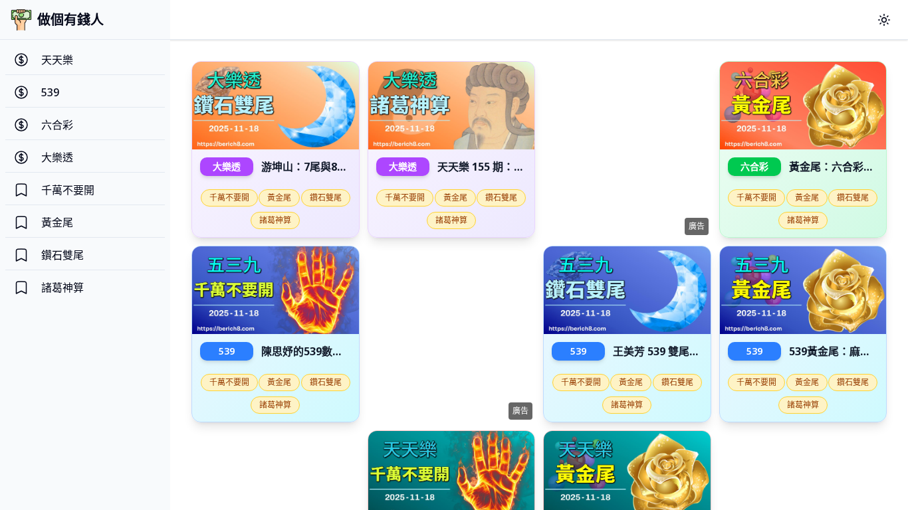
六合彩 (754, 166)
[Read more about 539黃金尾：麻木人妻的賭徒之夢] (803, 290)
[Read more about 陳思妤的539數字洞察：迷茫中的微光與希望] (275, 290)
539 (227, 351)
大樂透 (227, 166)
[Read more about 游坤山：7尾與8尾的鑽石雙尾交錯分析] (275, 105)
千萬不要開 (229, 197)
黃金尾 (279, 197)
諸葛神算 (275, 220)
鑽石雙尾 (326, 197)
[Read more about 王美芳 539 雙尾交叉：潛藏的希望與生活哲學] (627, 290)
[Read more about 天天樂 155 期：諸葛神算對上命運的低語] (451, 105)
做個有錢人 (70, 20)
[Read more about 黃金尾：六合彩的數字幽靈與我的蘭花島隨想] (803, 105)
